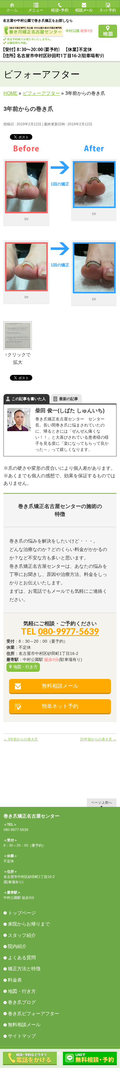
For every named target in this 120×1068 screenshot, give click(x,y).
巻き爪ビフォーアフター (33, 1013)
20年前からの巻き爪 (98, 739)
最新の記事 (68, 399)
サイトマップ (22, 1035)
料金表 (15, 979)
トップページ (22, 912)
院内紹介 (17, 946)
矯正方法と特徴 (24, 968)
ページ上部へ (101, 802)
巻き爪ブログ (22, 1002)
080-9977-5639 (68, 631)
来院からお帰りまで (29, 923)
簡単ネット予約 (60, 706)
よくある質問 (22, 957)
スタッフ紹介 (22, 935)
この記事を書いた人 (29, 399)
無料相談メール (60, 686)
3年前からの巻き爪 (20, 739)
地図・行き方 (25, 666)
